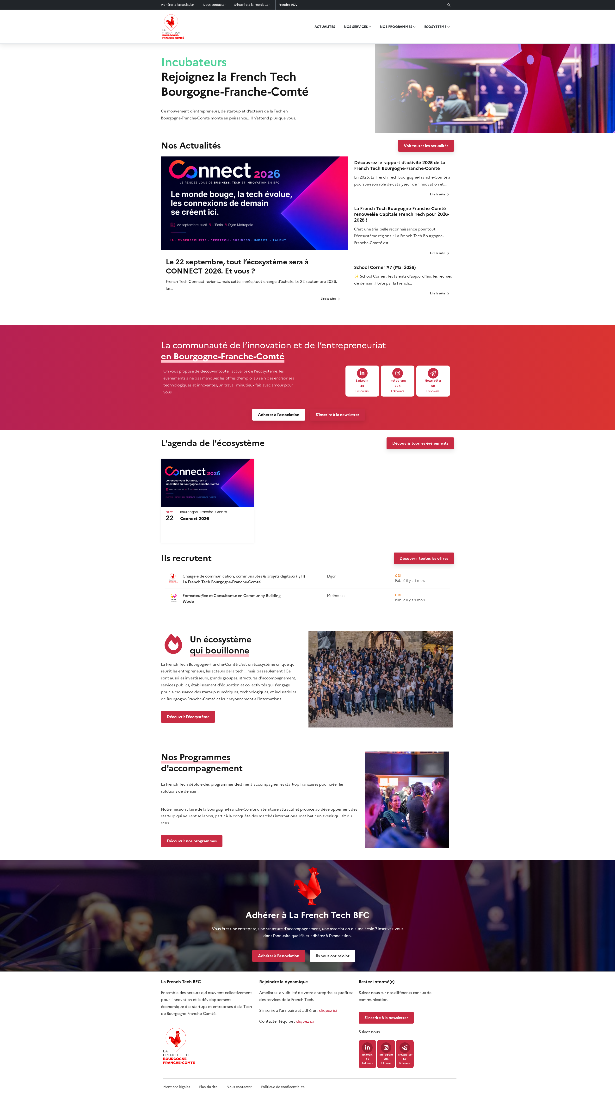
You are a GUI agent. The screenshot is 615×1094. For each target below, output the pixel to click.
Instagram (397, 381)
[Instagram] (397, 373)
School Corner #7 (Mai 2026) (385, 267)
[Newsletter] (433, 373)
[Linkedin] (362, 373)
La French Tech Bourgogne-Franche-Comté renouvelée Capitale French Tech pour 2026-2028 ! (401, 214)
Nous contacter (214, 4)
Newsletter (433, 381)
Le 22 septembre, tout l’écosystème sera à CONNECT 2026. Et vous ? (237, 266)
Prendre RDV (288, 4)
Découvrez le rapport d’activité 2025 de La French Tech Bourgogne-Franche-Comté (399, 165)
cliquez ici (328, 1010)
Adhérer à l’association (177, 4)
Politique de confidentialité (283, 1086)
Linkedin (362, 381)
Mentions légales (176, 1086)
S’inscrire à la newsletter (252, 4)
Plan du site (213, 1086)
